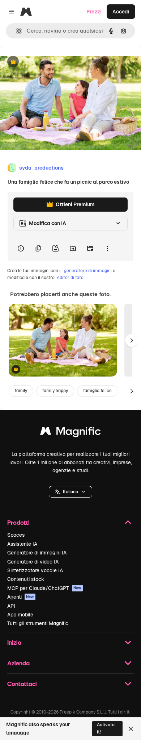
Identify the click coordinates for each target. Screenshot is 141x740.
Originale (47, 62)
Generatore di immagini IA (37, 552)
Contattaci (22, 683)
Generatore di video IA (33, 561)
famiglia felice (97, 391)
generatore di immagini (88, 271)
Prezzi (94, 11)
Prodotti (18, 522)
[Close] (131, 728)
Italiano (70, 492)
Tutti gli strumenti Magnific (37, 623)
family (21, 391)
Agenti (20, 597)
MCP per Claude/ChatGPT (44, 588)
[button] (70, 492)
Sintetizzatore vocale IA (35, 570)
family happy (55, 391)
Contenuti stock (25, 579)
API (11, 606)
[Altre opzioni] (107, 248)
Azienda (18, 663)
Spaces (16, 535)
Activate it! (106, 728)
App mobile (20, 614)
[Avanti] (131, 340)
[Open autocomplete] (16, 31)
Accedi (120, 11)
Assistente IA (22, 544)
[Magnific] (70, 432)
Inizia (14, 642)
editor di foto (70, 277)
